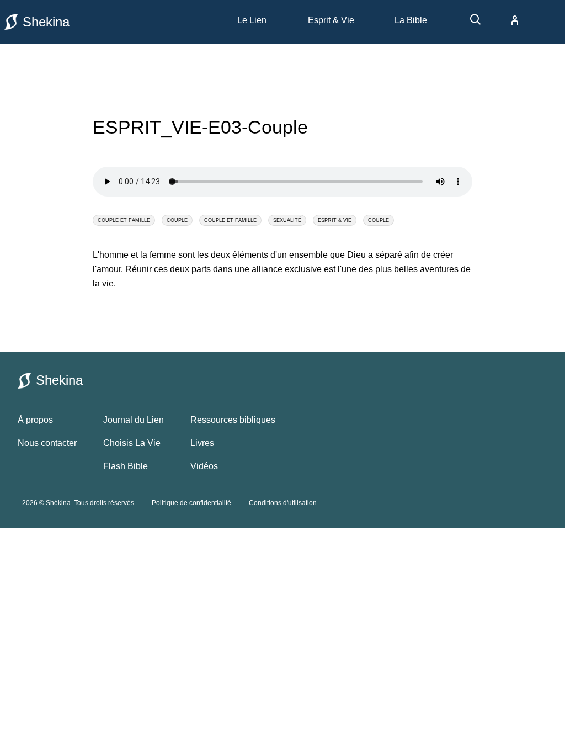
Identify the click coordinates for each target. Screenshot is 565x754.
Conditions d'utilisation (283, 503)
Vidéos (204, 466)
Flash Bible (125, 466)
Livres (202, 443)
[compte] (506, 20)
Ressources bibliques (232, 419)
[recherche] (470, 23)
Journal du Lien (133, 419)
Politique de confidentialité (191, 503)
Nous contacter (47, 443)
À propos (35, 419)
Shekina (46, 21)
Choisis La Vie (132, 443)
